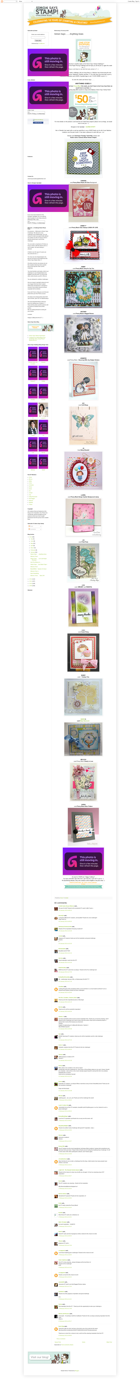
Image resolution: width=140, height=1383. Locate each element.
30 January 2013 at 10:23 (65, 931)
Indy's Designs (63, 1222)
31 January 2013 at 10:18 (65, 1060)
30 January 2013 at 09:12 (65, 910)
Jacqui (30, 492)
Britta (30, 481)
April (32, 545)
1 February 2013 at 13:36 (65, 1130)
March (32, 547)
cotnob (60, 936)
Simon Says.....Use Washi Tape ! (38, 564)
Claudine (61, 986)
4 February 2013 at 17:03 (65, 1286)
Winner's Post (34, 556)
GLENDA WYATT (91, 127)
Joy (30, 494)
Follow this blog (38, 122)
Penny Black (77, 86)
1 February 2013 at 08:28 (65, 1100)
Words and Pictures (64, 1313)
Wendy (60, 1095)
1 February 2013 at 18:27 (65, 1176)
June (32, 541)
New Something (34, 573)
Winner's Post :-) (34, 571)
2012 (30, 579)
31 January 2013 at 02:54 (65, 1011)
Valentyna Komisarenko (65, 926)
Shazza (60, 1241)
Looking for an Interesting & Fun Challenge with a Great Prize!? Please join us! (37, 339)
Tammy (61, 1054)
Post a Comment (61, 1338)
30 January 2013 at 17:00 (65, 972)
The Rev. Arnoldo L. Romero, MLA (68, 997)
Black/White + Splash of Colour (38, 569)
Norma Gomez (62, 1193)
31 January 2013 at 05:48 (65, 1029)
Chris (30, 483)
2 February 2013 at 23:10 (65, 1226)
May (32, 543)
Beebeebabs (62, 948)
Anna (30, 477)
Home (83, 1342)
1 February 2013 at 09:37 (65, 1120)
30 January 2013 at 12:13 (65, 953)
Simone (61, 1135)
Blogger (77, 1370)
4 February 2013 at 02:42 (65, 1277)
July (32, 539)
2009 (30, 585)
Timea (30, 504)
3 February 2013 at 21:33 (65, 1267)
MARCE (83, 719)
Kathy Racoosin (33, 496)
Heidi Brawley (62, 967)
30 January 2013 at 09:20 (65, 921)
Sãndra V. (61, 1016)
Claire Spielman (63, 1260)
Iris (30, 491)
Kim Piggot (32, 498)
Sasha (60, 1304)
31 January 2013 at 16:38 (65, 1090)
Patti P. (60, 1231)
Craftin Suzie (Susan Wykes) (66, 906)
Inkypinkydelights (63, 1125)
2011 (30, 581)
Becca (30, 479)
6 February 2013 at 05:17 (65, 1321)
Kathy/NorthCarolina (64, 977)
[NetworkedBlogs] (38, 119)
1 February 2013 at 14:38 (65, 1153)
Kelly (60, 1203)
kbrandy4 (61, 915)
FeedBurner (41, 43)
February (33, 550)
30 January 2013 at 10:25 (65, 943)
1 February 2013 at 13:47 (65, 1141)
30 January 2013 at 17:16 (65, 981)
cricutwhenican (63, 1159)
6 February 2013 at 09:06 (65, 1335)
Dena (30, 487)
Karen (60, 1081)
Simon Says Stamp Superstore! (37, 335)
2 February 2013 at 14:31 (65, 1217)
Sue (60, 1034)
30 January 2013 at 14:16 (65, 962)
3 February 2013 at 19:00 (65, 1254)
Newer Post (58, 1342)
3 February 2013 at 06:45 (65, 1236)
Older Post (109, 1342)
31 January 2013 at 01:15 (65, 1002)
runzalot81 (61, 1282)
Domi (30, 489)
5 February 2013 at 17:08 (65, 1308)
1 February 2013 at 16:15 (65, 1165)
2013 (30, 537)
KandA (60, 1212)
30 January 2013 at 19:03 (65, 992)
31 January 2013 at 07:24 (65, 1040)
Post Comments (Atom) (67, 1344)
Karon (60, 1181)
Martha (60, 1007)
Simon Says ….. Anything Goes (38, 554)
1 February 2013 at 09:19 (65, 1111)
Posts (31, 526)
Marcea (31, 500)
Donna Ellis (62, 1146)
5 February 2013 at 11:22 (65, 1299)
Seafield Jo (62, 1291)
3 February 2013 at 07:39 (65, 1245)
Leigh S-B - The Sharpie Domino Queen (69, 1170)
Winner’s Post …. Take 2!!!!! (37, 575)
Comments (33, 529)
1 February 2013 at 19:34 (65, 1188)
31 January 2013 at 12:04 (65, 1076)
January (33, 552)
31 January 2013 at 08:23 (65, 1049)
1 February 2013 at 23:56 (65, 1198)
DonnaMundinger (63, 1116)
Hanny (60, 1065)
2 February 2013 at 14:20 (65, 1207)
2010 (30, 583)
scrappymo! (62, 1250)
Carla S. (61, 1045)
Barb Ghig (61, 1326)
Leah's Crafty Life (63, 1105)
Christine (31, 485)
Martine (31, 502)
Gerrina (61, 958)
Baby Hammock (85, 721)
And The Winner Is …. (36, 562)
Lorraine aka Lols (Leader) (32, 363)
